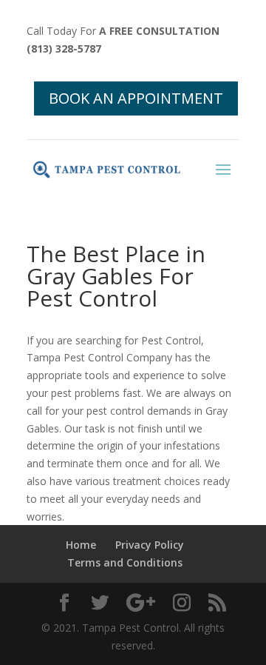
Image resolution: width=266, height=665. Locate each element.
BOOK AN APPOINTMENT (136, 98)
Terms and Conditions (125, 562)
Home (81, 545)
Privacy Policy (149, 545)
